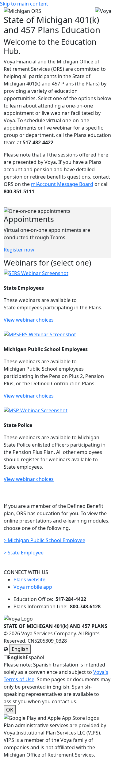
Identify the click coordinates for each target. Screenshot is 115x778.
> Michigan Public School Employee (44, 540)
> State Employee (24, 552)
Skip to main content (24, 3)
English (20, 649)
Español (35, 657)
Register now (19, 249)
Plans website (29, 579)
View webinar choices (29, 319)
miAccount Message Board (62, 184)
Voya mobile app (32, 587)
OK (9, 709)
